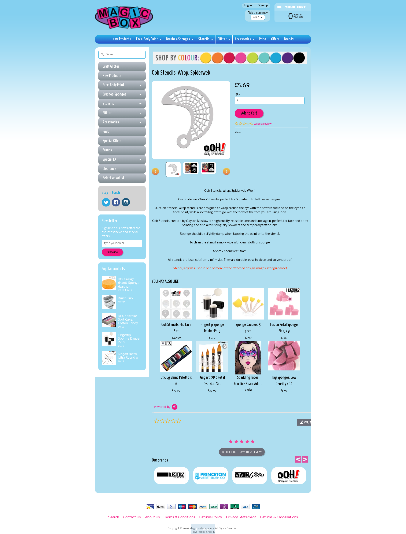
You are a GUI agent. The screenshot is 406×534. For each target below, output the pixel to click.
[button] (203, 529)
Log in (248, 5)
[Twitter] (106, 202)
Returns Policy (210, 517)
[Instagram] (126, 202)
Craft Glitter (111, 66)
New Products (121, 39)
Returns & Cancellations (279, 517)
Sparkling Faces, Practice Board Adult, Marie (248, 384)
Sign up (263, 5)
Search (113, 517)
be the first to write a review (242, 452)
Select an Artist (113, 178)
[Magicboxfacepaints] (124, 28)
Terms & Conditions (179, 517)
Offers (275, 39)
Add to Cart (249, 113)
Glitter (222, 39)
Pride (262, 39)
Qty (237, 94)
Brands (289, 39)
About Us (152, 517)
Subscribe (112, 252)
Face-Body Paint (147, 39)
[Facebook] (116, 202)
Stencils (203, 39)
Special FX (109, 159)
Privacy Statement (241, 517)
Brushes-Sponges (178, 39)
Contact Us (132, 517)
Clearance (109, 169)
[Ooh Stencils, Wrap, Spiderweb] (173, 169)
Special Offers (112, 141)
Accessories (243, 39)
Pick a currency (258, 13)
